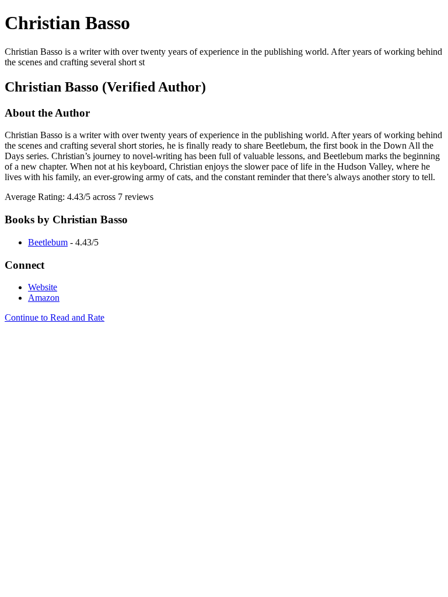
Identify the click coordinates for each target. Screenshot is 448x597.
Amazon (44, 298)
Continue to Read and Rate (54, 317)
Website (42, 287)
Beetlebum (48, 242)
